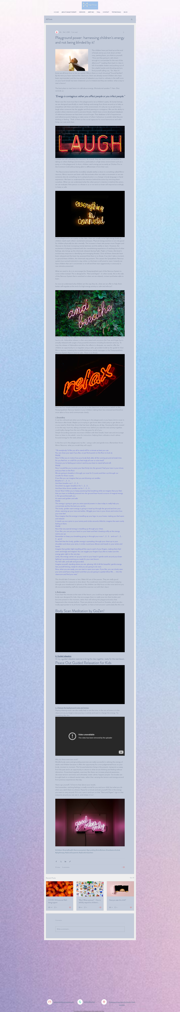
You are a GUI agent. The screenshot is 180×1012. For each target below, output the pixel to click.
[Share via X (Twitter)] (61, 861)
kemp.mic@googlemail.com (64, 1002)
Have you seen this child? (117, 900)
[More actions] (123, 32)
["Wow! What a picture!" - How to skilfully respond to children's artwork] (90, 888)
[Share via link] (70, 861)
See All (132, 878)
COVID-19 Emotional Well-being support (58, 901)
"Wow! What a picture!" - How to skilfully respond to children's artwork (90, 901)
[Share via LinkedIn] (65, 861)
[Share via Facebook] (56, 861)
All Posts (49, 19)
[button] (132, 19)
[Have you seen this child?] (120, 888)
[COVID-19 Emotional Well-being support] (59, 888)
